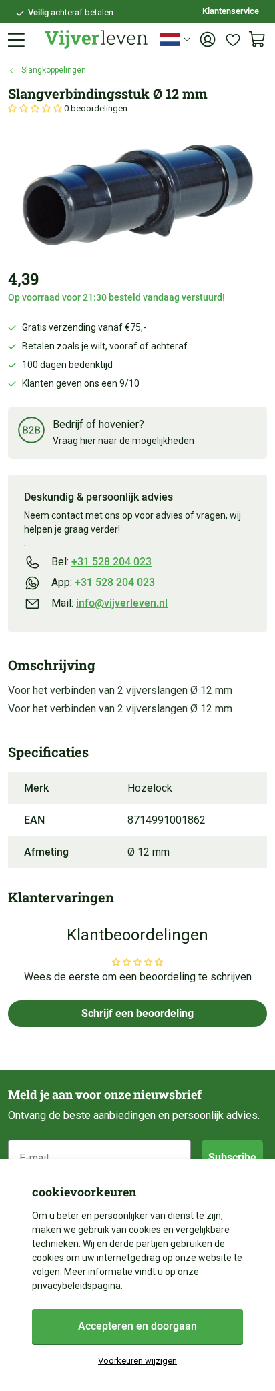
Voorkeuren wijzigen (137, 1361)
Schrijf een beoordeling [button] (137, 1013)
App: (103, 582)
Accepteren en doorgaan (137, 1326)
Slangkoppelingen (53, 70)
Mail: (109, 603)
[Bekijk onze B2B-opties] (31, 432)
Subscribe (232, 1157)
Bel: (101, 561)
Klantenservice (230, 11)
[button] (36, 108)
